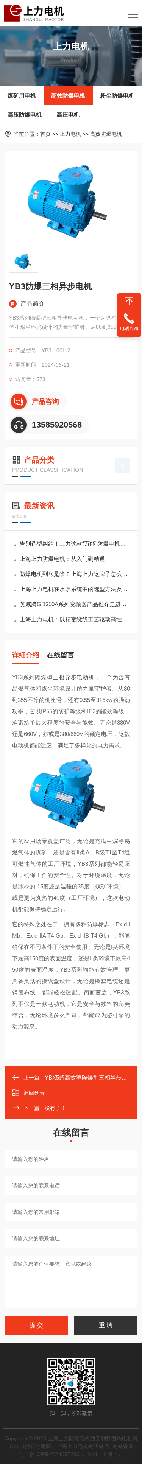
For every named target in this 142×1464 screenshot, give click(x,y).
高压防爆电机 (25, 114)
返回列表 (34, 1093)
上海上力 (112, 1454)
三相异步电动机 (73, 677)
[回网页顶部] (129, 301)
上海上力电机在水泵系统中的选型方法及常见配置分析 (75, 589)
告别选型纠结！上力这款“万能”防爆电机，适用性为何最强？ (75, 543)
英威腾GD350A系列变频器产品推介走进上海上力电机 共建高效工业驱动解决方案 (75, 604)
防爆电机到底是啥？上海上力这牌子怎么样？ (75, 574)
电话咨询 (129, 328)
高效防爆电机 (68, 95)
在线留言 (60, 655)
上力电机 (70, 134)
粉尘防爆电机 (117, 95)
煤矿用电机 (22, 95)
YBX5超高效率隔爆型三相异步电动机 (92, 1077)
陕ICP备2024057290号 (57, 1454)
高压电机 (68, 114)
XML (93, 1454)
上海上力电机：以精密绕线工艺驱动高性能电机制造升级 (75, 619)
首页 (45, 134)
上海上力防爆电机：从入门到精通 (62, 558)
